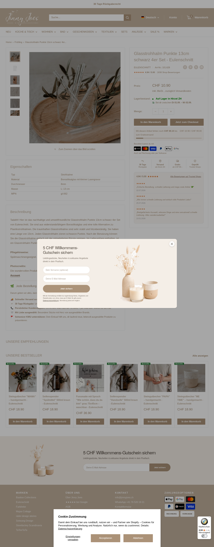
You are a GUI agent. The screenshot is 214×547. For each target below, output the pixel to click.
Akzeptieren (105, 538)
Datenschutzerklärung (70, 528)
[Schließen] (172, 243)
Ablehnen (138, 538)
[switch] (204, 536)
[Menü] (209, 518)
